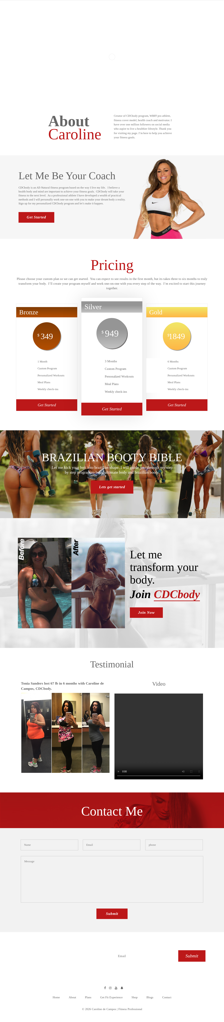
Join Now (146, 612)
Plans (88, 997)
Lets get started (112, 487)
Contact (166, 997)
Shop (135, 997)
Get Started (36, 217)
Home (56, 997)
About (72, 997)
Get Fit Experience (111, 997)
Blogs (149, 997)
